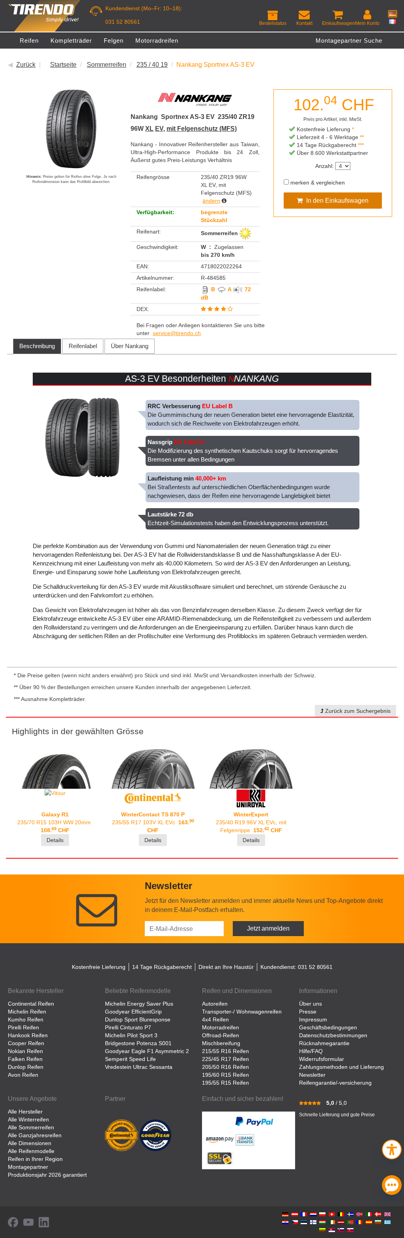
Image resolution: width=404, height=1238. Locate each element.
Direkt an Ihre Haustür (226, 967)
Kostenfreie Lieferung (98, 967)
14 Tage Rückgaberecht (162, 967)
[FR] (392, 21)
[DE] (392, 14)
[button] (392, 1148)
